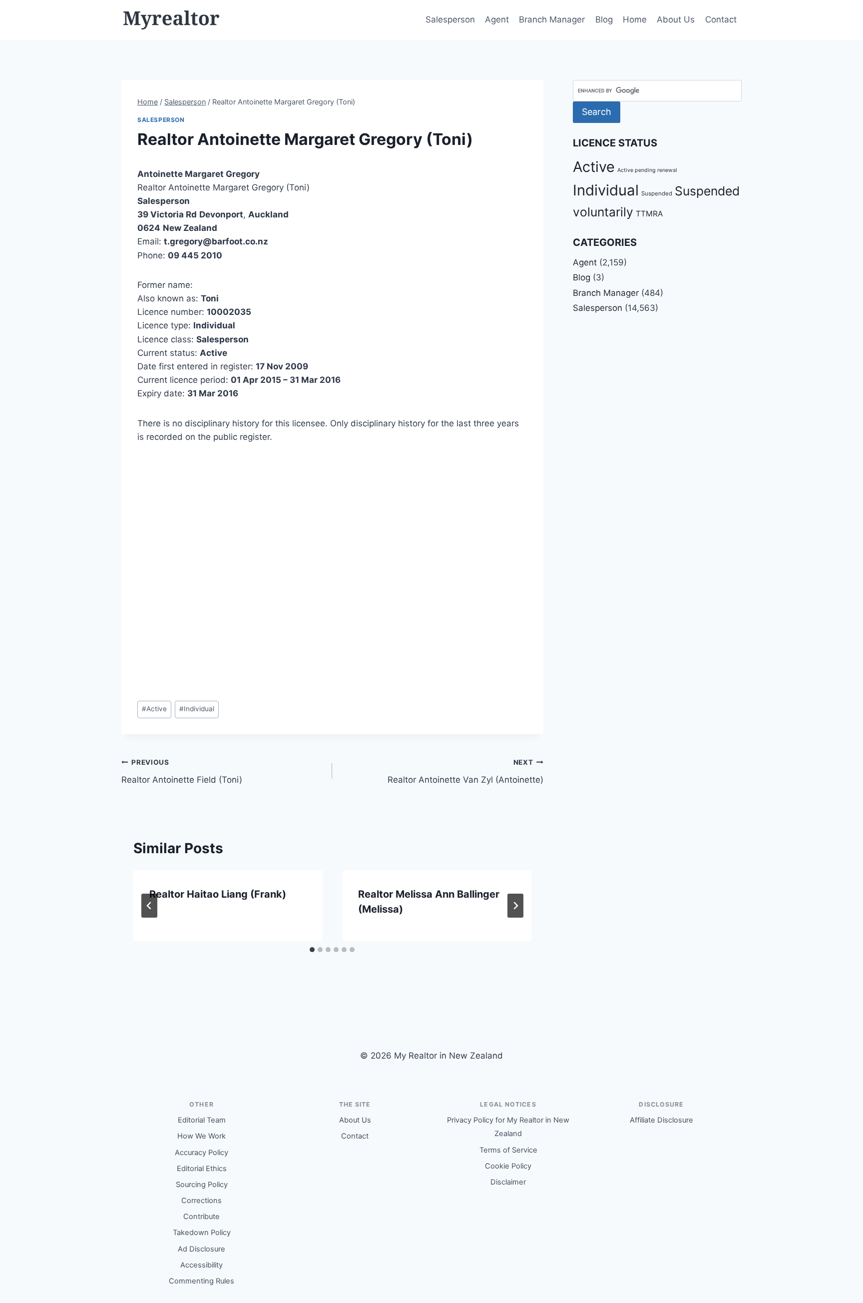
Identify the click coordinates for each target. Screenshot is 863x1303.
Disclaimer (508, 1182)
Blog (604, 19)
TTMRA (649, 213)
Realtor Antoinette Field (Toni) (181, 771)
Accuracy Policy (201, 1152)
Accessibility (201, 1265)
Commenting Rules (201, 1281)
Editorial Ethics (202, 1168)
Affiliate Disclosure (661, 1120)
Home (635, 19)
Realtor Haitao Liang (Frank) (217, 894)
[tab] (312, 949)
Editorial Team (202, 1120)
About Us (676, 19)
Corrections (201, 1200)
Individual (196, 709)
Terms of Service (508, 1150)
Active (154, 709)
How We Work (201, 1136)
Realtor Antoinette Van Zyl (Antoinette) (465, 771)
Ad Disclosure (201, 1249)
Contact (721, 19)
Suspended (656, 193)
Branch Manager (552, 19)
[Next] (515, 906)
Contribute (201, 1216)
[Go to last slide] (149, 906)
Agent (497, 19)
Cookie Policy (508, 1166)
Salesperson (450, 19)
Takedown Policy (202, 1232)
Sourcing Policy (202, 1184)
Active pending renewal (647, 170)
